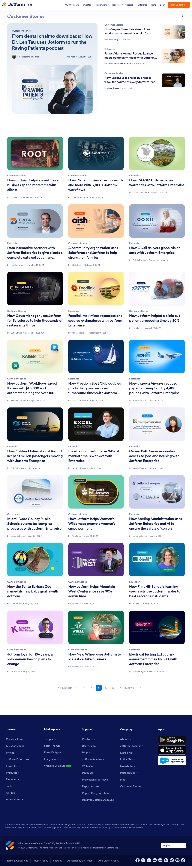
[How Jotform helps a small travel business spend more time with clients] (35, 153)
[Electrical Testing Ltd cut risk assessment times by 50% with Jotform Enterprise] (157, 627)
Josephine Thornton (30, 56)
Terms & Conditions (17, 860)
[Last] (140, 688)
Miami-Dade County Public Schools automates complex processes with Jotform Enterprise (34, 523)
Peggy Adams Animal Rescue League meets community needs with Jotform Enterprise (129, 55)
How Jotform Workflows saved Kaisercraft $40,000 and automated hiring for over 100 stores (32, 388)
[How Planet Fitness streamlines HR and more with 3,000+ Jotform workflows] (96, 153)
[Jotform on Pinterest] (172, 860)
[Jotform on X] (143, 860)
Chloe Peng (112, 39)
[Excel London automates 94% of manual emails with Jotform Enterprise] (96, 424)
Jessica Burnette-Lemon (119, 63)
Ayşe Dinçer (113, 88)
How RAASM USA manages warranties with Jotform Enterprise (156, 182)
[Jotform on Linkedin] (149, 860)
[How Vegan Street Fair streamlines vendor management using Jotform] (173, 32)
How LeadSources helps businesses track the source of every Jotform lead (129, 80)
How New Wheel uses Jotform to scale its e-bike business (94, 656)
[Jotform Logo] (13, 4)
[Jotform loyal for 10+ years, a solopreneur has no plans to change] (35, 627)
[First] (51, 688)
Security (57, 860)
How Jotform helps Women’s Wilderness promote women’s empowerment (91, 523)
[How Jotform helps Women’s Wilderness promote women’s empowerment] (96, 492)
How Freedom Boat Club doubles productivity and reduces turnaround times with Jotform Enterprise (94, 388)
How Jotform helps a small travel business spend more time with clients (33, 185)
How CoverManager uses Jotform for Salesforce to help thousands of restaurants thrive (35, 320)
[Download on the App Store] (172, 750)
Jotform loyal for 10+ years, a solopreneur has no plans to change (30, 659)
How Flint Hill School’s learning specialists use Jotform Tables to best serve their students (154, 591)
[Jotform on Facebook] (137, 860)
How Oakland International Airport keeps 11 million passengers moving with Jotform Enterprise (35, 456)
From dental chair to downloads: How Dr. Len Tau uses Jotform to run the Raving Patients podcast (52, 42)
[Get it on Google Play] (172, 740)
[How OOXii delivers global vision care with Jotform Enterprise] (157, 221)
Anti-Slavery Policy (108, 860)
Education (134, 581)
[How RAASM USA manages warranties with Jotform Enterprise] (157, 153)
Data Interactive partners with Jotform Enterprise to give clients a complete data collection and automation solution (35, 253)
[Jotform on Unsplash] (183, 860)
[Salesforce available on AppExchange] (172, 760)
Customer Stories (21, 30)
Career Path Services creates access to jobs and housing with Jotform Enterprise (154, 456)
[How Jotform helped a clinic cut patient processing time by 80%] (157, 288)
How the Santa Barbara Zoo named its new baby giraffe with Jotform (32, 591)
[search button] (182, 16)
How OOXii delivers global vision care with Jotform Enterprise (154, 250)
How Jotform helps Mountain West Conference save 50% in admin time (92, 591)
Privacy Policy (40, 860)
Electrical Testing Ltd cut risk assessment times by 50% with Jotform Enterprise (153, 659)
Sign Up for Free (179, 4)
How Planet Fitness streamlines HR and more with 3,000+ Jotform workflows (95, 185)
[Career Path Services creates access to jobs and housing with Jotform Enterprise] (157, 424)
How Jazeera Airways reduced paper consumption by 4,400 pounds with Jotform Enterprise (154, 388)
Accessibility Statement (80, 860)
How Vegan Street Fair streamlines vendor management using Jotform (127, 31)
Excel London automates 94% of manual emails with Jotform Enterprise (93, 456)
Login (162, 4)
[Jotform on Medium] (155, 860)
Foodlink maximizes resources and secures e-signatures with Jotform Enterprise (95, 320)
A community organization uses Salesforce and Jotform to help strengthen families (93, 253)
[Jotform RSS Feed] (166, 860)
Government (14, 514)
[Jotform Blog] (160, 860)
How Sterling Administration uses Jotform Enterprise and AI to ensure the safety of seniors (155, 523)
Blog (29, 4)
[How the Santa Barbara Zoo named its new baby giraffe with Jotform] (35, 559)
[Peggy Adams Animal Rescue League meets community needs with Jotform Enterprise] (173, 56)
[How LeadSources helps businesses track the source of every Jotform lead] (173, 80)
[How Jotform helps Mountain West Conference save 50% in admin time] (96, 559)
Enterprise (109, 48)
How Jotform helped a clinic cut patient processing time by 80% (154, 318)
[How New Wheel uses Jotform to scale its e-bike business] (96, 627)
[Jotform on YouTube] (177, 860)
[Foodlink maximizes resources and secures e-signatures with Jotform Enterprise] (96, 288)
